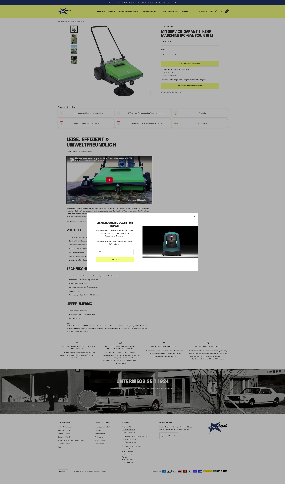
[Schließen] (194, 216)
